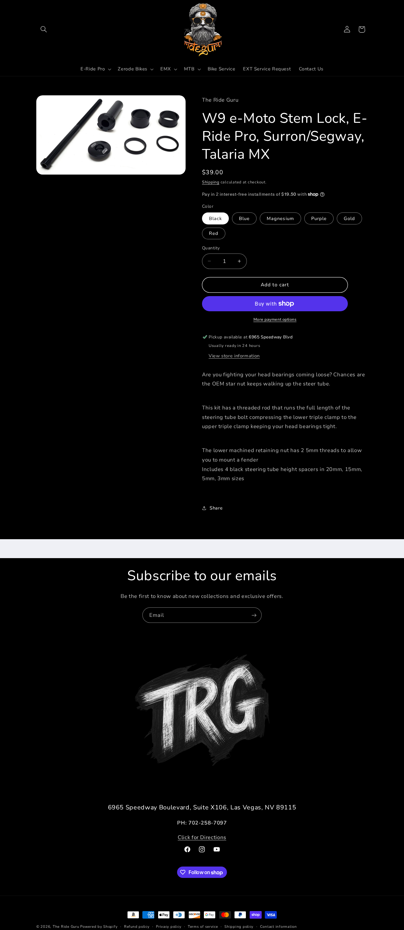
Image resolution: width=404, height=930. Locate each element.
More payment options (275, 319)
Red (213, 233)
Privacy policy (168, 926)
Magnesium (280, 218)
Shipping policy (238, 926)
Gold (349, 218)
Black (215, 218)
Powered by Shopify (98, 926)
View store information (234, 356)
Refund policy (137, 926)
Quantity (211, 248)
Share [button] (216, 507)
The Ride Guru (66, 926)
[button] (43, 29)
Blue (244, 218)
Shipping (210, 182)
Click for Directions (202, 837)
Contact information (278, 926)
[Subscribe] (254, 615)
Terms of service (203, 926)
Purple (319, 218)
